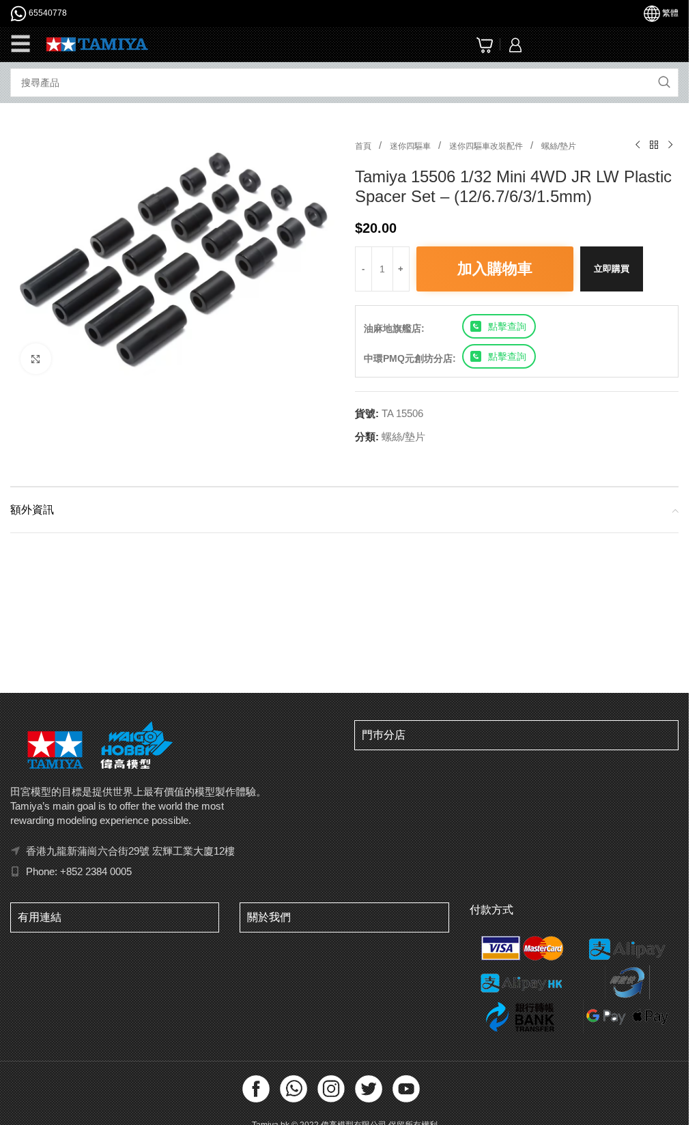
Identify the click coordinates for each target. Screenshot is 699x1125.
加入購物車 (494, 268)
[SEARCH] (664, 82)
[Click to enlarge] (35, 354)
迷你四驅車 (411, 146)
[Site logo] (97, 43)
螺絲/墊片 (558, 146)
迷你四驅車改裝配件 (487, 146)
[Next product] (670, 145)
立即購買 (611, 269)
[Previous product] (637, 145)
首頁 (364, 146)
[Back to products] (654, 145)
